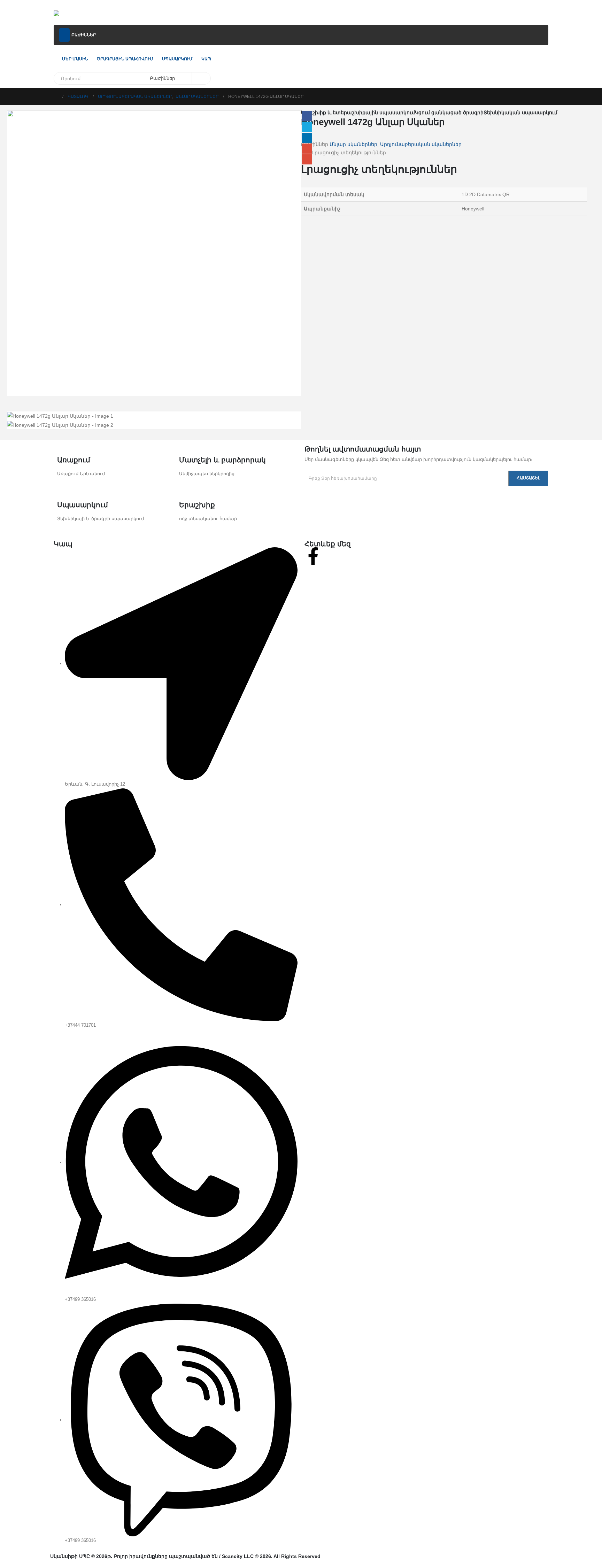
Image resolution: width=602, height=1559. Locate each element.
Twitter (307, 127)
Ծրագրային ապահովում (125, 58)
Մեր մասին (75, 58)
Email (307, 159)
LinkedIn (307, 138)
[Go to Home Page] (56, 96)
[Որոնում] (200, 78)
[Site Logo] (72, 14)
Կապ (206, 58)
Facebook (307, 116)
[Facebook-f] (313, 556)
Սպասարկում (177, 58)
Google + (307, 149)
